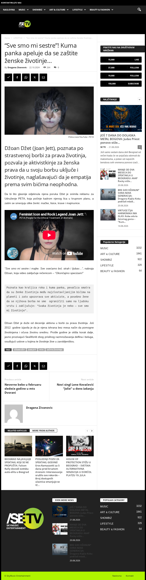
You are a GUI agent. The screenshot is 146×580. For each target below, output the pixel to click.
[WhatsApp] (26, 77)
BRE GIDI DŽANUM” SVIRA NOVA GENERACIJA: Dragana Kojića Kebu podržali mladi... (129, 195)
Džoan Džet (19, 349)
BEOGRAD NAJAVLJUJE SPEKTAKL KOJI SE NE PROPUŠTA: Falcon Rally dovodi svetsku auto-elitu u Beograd (18, 465)
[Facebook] (17, 77)
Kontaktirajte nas (11, 2)
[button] (139, 10)
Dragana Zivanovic (17, 67)
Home (7, 38)
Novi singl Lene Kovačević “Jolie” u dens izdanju (75, 386)
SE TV (103, 147)
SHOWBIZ (37, 9)
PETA (41, 349)
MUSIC (22, 9)
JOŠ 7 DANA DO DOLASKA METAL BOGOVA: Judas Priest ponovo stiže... (120, 138)
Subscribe (133, 83)
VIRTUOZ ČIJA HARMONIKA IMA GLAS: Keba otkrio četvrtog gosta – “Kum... (127, 216)
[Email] (43, 77)
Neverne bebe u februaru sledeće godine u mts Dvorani (23, 388)
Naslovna (116, 575)
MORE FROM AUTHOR (43, 430)
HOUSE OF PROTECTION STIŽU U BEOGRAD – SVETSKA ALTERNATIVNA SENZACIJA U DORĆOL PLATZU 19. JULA (79, 467)
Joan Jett (32, 349)
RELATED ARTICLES (17, 430)
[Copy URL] (8, 77)
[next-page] (92, 431)
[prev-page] (87, 431)
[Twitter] (34, 77)
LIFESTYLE (77, 9)
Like (137, 59)
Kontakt (130, 575)
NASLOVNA (9, 9)
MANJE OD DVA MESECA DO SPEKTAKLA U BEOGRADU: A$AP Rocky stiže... (127, 175)
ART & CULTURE (57, 9)
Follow (134, 67)
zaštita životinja (54, 349)
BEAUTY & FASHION (100, 9)
